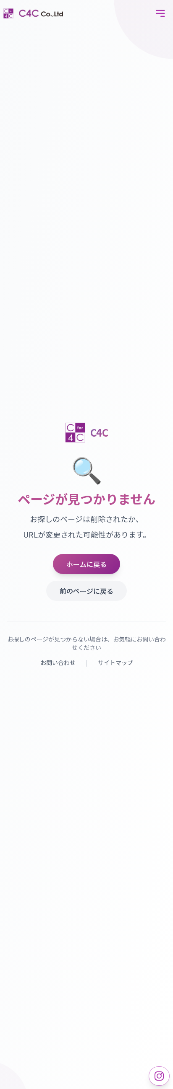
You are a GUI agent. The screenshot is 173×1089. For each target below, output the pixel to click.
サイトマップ (115, 662)
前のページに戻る (86, 591)
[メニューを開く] (160, 13)
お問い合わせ (58, 662)
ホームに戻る (86, 564)
